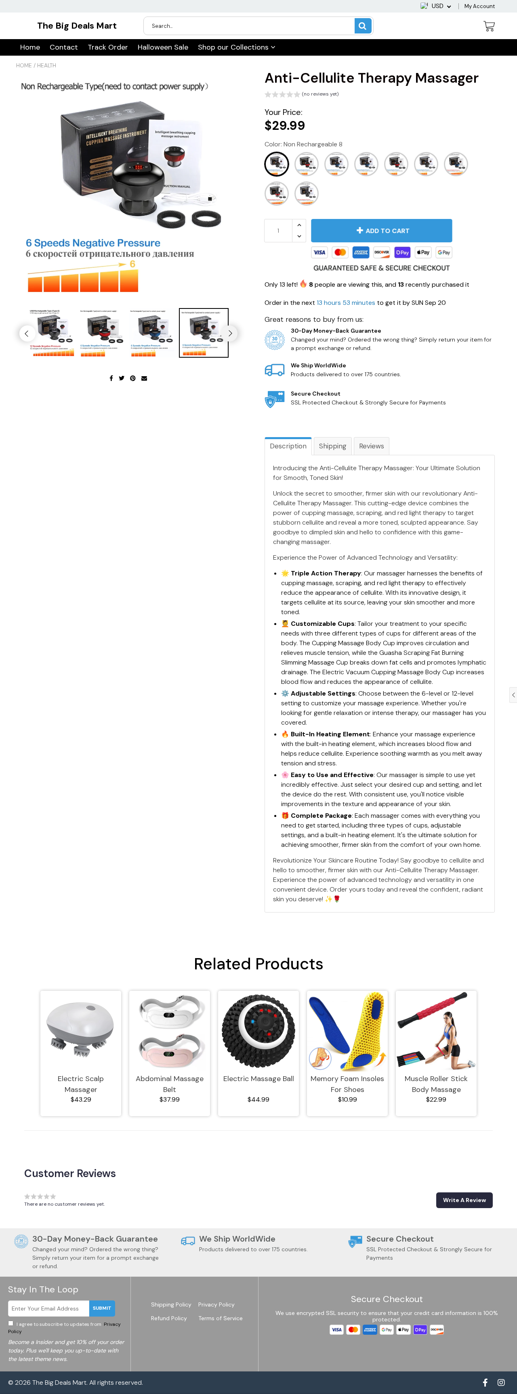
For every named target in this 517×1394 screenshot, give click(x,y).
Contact (64, 47)
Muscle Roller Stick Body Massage (436, 1084)
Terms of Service (220, 1318)
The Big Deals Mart (77, 26)
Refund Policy (169, 1318)
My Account (479, 6)
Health (46, 65)
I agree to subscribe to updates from (64, 1328)
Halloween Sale (163, 47)
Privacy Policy (216, 1304)
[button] (302, 95)
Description (288, 446)
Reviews (371, 446)
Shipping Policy (171, 1304)
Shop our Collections (234, 47)
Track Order (108, 47)
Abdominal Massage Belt (170, 1084)
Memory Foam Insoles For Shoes (347, 1084)
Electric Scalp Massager (81, 1084)
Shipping (333, 446)
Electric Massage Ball (258, 1079)
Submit (102, 1308)
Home (30, 47)
